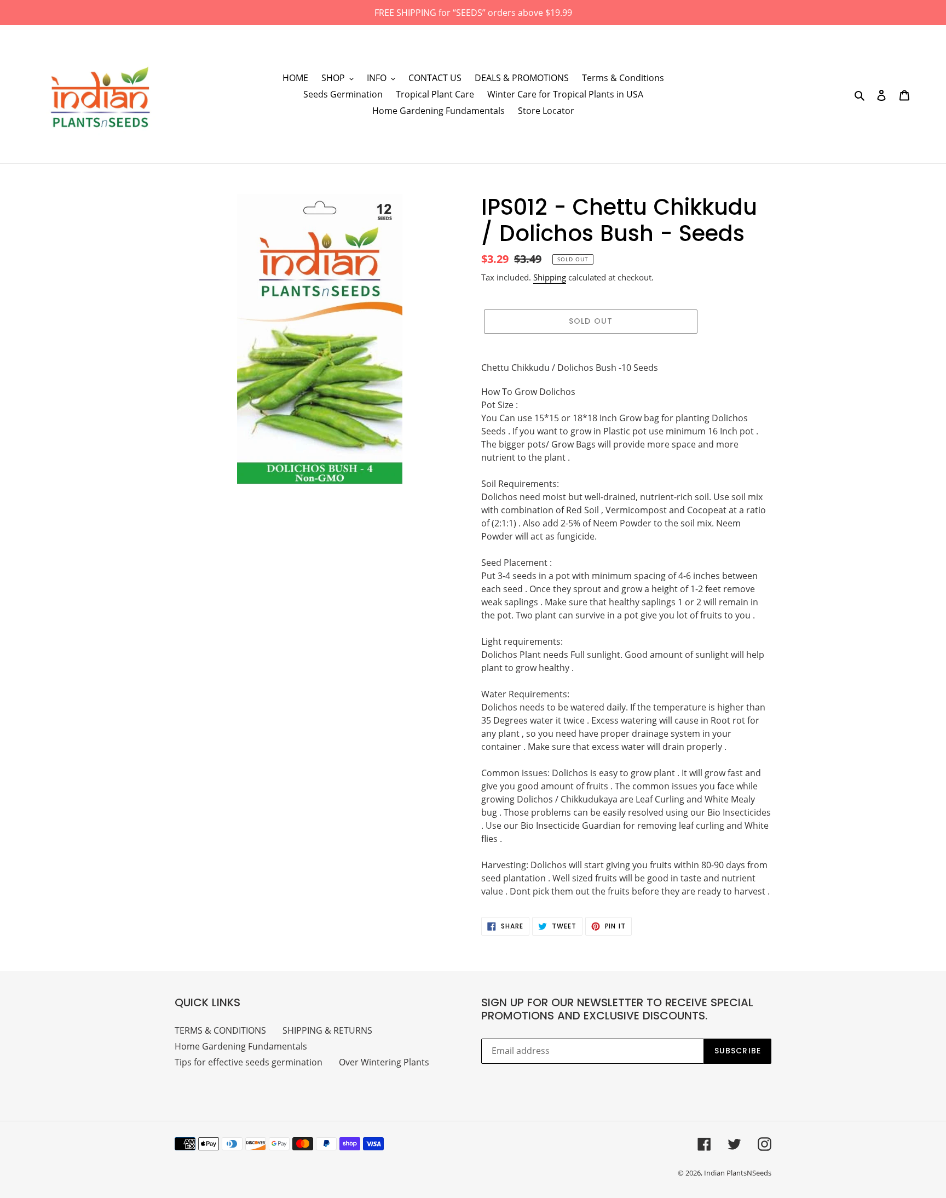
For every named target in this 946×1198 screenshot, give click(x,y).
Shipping (549, 277)
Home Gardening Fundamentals (241, 1046)
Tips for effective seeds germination (248, 1062)
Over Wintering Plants (384, 1062)
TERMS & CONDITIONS (220, 1030)
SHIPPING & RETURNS (327, 1030)
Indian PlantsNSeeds (737, 1173)
